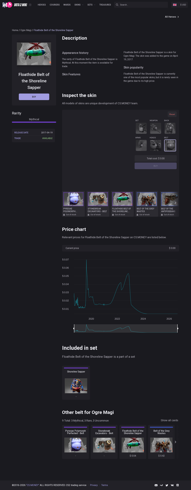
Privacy (94, 485)
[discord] (177, 485)
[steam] (161, 485)
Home (15, 30)
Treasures (105, 5)
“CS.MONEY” (32, 485)
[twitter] (166, 485)
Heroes (42, 5)
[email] (156, 485)
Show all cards (169, 420)
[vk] (172, 485)
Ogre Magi (25, 30)
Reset (172, 114)
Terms (104, 485)
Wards (67, 5)
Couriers (55, 5)
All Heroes (170, 16)
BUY (156, 166)
